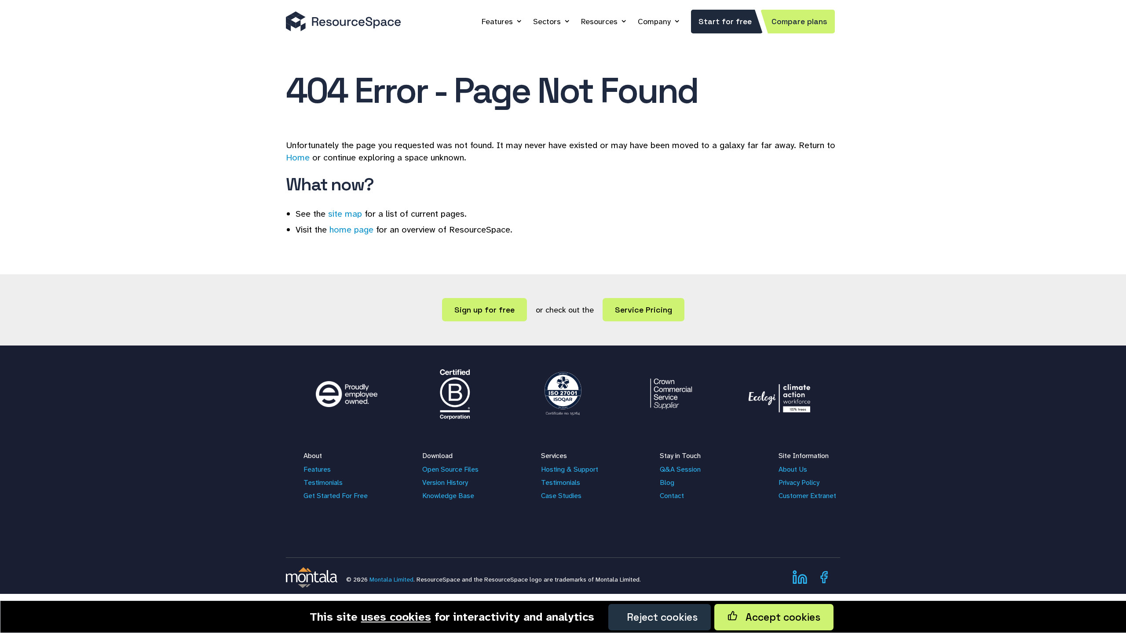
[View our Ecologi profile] (779, 393)
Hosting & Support (569, 469)
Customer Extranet (807, 495)
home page (351, 229)
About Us (793, 469)
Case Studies (561, 495)
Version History (445, 482)
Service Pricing (643, 310)
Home (298, 157)
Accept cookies (779, 617)
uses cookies (396, 616)
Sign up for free (484, 310)
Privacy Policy (799, 482)
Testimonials (323, 482)
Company (654, 21)
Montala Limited (391, 579)
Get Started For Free (335, 495)
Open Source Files (450, 469)
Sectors (547, 21)
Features (497, 21)
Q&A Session (680, 469)
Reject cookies (659, 617)
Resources (599, 21)
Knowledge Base (448, 495)
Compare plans (799, 21)
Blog (667, 482)
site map (345, 213)
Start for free (725, 21)
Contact (672, 495)
